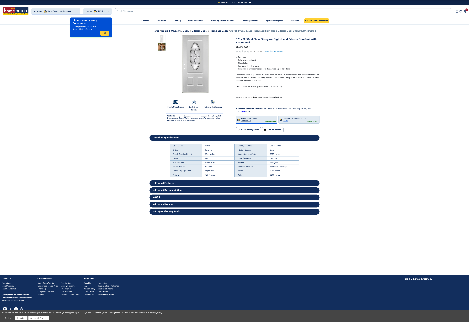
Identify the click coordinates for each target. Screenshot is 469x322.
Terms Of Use (89, 292)
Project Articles (104, 292)
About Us (87, 283)
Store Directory (8, 286)
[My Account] (456, 11)
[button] (234, 2)
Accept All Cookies (38, 318)
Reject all (21, 318)
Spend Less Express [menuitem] (274, 21)
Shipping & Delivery (45, 292)
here (243, 112)
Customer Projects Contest (108, 286)
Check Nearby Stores (250, 130)
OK (105, 33)
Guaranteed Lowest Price (47, 286)
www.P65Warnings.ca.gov (186, 120)
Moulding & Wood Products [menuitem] (222, 21)
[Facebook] (5, 309)
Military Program (68, 286)
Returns (40, 295)
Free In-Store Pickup (175, 107)
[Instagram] (16, 309)
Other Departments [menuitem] (250, 21)
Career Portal (89, 295)
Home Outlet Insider (106, 295)
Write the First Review (274, 51)
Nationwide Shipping (213, 107)
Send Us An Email (9, 289)
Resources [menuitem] (294, 21)
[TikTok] (27, 309)
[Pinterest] (21, 309)
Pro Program (66, 289)
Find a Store (6, 283)
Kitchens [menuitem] (145, 21)
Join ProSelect (66, 292)
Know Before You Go (45, 283)
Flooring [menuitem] (177, 21)
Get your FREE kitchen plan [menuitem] (316, 21)
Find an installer (274, 130)
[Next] (221, 64)
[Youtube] (10, 309)
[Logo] (15, 11)
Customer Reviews (105, 289)
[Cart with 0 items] (464, 11)
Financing (41, 289)
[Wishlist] (460, 11)
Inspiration (102, 283)
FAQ (85, 286)
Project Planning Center (70, 295)
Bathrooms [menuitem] (161, 21)
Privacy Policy (89, 289)
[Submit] (448, 11)
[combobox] (283, 11)
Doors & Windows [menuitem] (195, 21)
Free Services (66, 283)
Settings (8, 318)
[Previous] (169, 64)
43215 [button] (285, 121)
